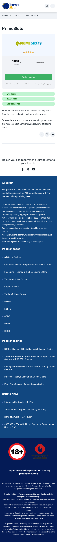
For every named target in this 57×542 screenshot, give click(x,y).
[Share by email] (52, 134)
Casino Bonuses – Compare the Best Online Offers (27, 264)
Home (5, 15)
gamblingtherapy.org (44, 84)
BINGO (7, 301)
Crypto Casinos (11, 286)
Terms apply (32, 84)
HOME (7, 331)
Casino (16, 15)
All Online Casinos (12, 257)
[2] (26, 52)
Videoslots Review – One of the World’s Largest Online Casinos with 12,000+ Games (29, 358)
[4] (31, 52)
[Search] (47, 6)
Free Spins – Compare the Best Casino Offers (25, 272)
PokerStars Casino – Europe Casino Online (24, 384)
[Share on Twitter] (47, 134)
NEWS (7, 323)
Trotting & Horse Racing (15, 294)
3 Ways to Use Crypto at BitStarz (19, 402)
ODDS (7, 316)
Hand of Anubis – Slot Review (18, 417)
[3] (28, 52)
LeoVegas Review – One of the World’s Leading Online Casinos (29, 368)
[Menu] (52, 6)
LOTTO (7, 309)
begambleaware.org (17, 238)
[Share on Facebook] (41, 134)
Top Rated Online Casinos (16, 279)
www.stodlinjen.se (9, 242)
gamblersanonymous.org (22, 235)
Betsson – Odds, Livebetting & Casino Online (25, 377)
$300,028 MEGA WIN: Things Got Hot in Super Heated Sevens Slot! (29, 425)
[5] (33, 52)
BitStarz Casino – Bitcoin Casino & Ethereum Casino (28, 349)
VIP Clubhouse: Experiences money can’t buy (25, 409)
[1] (24, 52)
